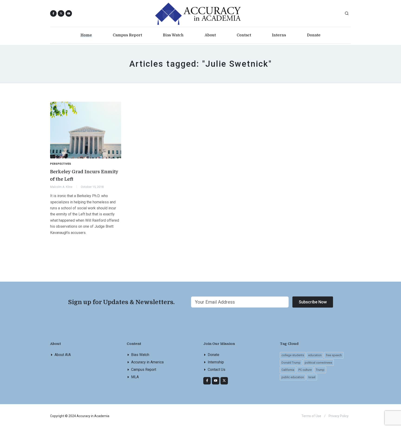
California (287, 369)
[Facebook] (207, 380)
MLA (135, 377)
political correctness (318, 362)
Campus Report (143, 369)
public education (292, 377)
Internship (216, 362)
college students (292, 355)
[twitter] (224, 380)
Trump (320, 369)
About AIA (63, 354)
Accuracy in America (147, 362)
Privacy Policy (339, 416)
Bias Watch (140, 354)
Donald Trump (291, 362)
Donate (213, 354)
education (315, 355)
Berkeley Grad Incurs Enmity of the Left (84, 175)
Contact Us (216, 369)
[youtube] (68, 13)
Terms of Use (311, 416)
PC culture (305, 369)
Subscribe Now (313, 301)
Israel (311, 377)
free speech (334, 355)
